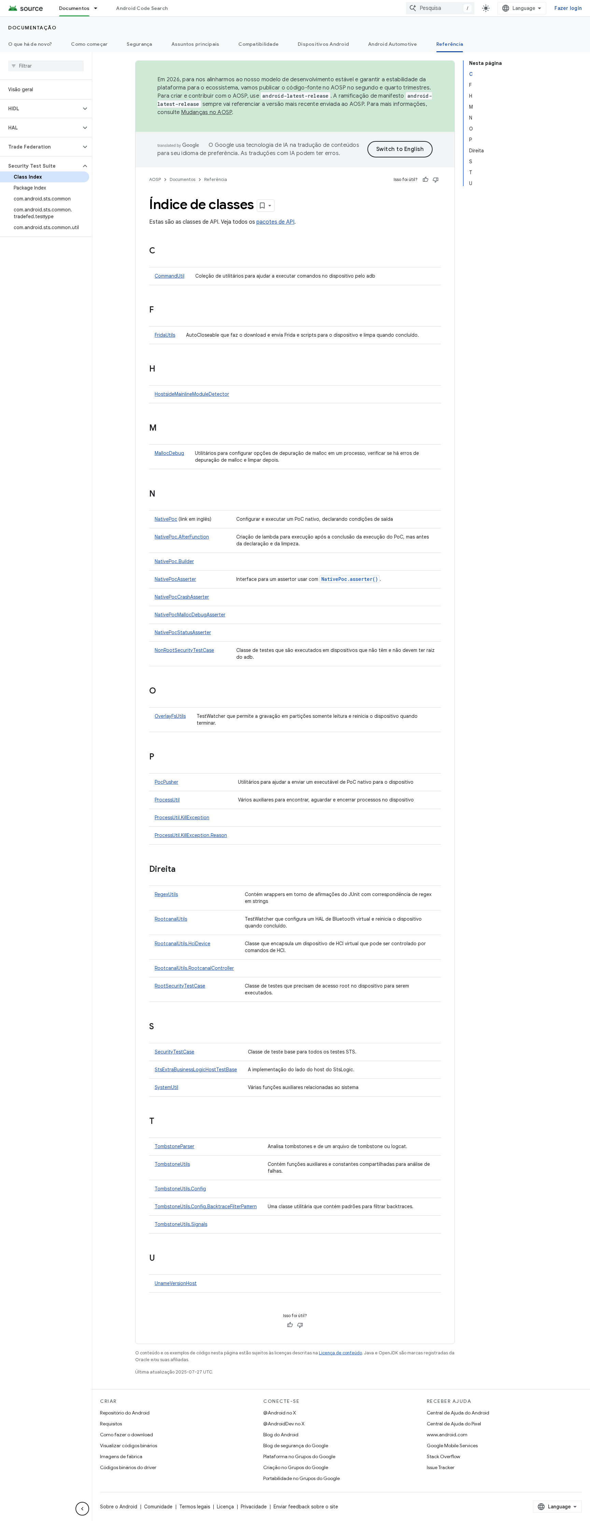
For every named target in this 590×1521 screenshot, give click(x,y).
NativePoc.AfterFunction (182, 537)
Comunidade (158, 1506)
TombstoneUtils (172, 1164)
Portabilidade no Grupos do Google (301, 1478)
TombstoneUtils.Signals (181, 1224)
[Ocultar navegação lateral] (82, 1509)
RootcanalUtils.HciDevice (182, 943)
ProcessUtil (167, 800)
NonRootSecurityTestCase (184, 650)
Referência (449, 44)
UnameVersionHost (176, 1283)
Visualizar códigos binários (128, 1445)
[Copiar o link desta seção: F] (160, 310)
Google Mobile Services (452, 1445)
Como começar (89, 44)
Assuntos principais (195, 44)
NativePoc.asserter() (349, 579)
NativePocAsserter (175, 579)
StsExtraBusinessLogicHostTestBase (196, 1069)
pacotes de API (275, 222)
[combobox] (440, 8)
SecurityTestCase (174, 1052)
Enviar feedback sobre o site (305, 1506)
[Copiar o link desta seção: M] (163, 428)
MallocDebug (169, 453)
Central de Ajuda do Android (458, 1413)
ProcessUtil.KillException (182, 817)
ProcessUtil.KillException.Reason (191, 835)
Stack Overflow (443, 1456)
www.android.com (447, 1435)
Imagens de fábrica (121, 1456)
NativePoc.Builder (174, 561)
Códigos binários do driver (128, 1467)
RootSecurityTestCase (180, 986)
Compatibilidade (258, 44)
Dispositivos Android (323, 44)
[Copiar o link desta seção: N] (162, 494)
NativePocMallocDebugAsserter (190, 615)
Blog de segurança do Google (295, 1445)
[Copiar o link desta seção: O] (163, 691)
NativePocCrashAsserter (182, 597)
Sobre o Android (118, 1506)
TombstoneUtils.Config (180, 1189)
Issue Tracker (440, 1467)
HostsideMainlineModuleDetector (192, 394)
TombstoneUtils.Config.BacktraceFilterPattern (206, 1206)
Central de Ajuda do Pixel (454, 1424)
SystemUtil (166, 1087)
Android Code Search (142, 8)
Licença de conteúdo (340, 1353)
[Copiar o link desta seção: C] (162, 251)
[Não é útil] (436, 180)
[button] (40, 108)
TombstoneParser (174, 1146)
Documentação (32, 28)
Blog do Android (280, 1435)
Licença (225, 1506)
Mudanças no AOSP (206, 112)
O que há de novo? (30, 44)
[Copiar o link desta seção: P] (161, 757)
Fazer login (568, 8)
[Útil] (425, 180)
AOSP (155, 179)
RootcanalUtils (171, 919)
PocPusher (166, 782)
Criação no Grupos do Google (295, 1467)
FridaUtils (165, 335)
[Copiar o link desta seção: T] (161, 1122)
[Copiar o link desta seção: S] (161, 1027)
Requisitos (111, 1424)
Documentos (74, 8)
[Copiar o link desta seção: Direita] (182, 870)
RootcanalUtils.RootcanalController (194, 968)
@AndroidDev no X (284, 1424)
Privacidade (254, 1506)
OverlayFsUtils (170, 716)
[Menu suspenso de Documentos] (98, 8)
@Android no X (279, 1413)
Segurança (139, 44)
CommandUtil (169, 276)
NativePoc (166, 519)
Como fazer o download (126, 1435)
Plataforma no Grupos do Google (299, 1456)
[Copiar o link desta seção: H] (162, 369)
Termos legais (194, 1506)
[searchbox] (46, 65)
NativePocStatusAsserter (183, 632)
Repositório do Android (125, 1413)
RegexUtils (166, 894)
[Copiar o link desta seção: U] (162, 1259)
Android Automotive (392, 44)
